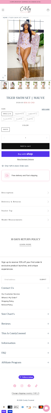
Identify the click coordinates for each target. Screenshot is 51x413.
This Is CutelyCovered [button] (13, 333)
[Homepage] (25, 10)
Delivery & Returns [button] (11, 202)
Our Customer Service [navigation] (10, 294)
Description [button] (7, 193)
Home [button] (5, 17)
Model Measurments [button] (11, 220)
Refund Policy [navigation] (7, 305)
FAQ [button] (3, 353)
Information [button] (8, 343)
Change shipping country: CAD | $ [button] (25, 393)
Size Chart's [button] (8, 314)
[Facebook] (29, 386)
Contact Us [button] (7, 288)
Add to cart (25, 146)
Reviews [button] (6, 324)
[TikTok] (36, 386)
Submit (43, 279)
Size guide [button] (46, 109)
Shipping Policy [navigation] (7, 301)
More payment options (25, 159)
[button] (2, 9)
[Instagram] (22, 386)
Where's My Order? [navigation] (9, 298)
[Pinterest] (15, 386)
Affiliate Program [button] (11, 362)
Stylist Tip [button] (6, 211)
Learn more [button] (25, 244)
